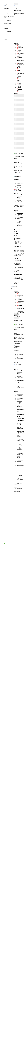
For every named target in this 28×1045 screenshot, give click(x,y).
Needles (19, 82)
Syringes (20, 92)
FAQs (18, 270)
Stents (19, 87)
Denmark (9, 20)
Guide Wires (20, 69)
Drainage (20, 57)
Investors (16, 210)
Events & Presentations (20, 212)
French (19, 10)
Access (19, 46)
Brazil (8, 37)
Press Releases (20, 217)
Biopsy (19, 50)
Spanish (16, 14)
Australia (9, 31)
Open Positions (20, 267)
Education (16, 193)
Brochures (19, 185)
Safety (19, 84)
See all (5, 39)
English (16, 4)
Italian (19, 12)
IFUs (17, 186)
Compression (21, 53)
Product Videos (20, 201)
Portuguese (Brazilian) (19, 13)
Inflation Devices (19, 71)
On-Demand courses (19, 196)
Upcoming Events (20, 195)
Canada (8, 26)
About (15, 487)
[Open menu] (5, 1)
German (16, 12)
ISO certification (20, 188)
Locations (19, 268)
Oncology (20, 83)
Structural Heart (19, 89)
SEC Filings (19, 223)
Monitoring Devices (20, 79)
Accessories (20, 47)
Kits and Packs (19, 76)
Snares (19, 86)
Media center (19, 488)
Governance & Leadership (19, 215)
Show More (16, 313)
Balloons (20, 49)
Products (16, 43)
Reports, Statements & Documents (19, 220)
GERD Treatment (19, 66)
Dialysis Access (19, 55)
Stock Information (19, 224)
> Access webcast (17, 264)
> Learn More (16, 282)
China (8, 14)
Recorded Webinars (19, 199)
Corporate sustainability (17, 490)
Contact (15, 283)
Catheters (20, 52)
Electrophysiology (20, 61)
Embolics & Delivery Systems (20, 64)
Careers (15, 266)
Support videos (20, 183)
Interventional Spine (20, 73)
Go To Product (17, 172)
